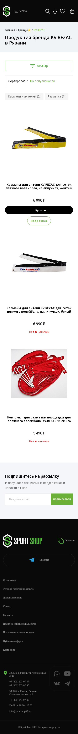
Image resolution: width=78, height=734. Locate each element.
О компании (9, 580)
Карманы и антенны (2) (24, 96)
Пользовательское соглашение (18, 632)
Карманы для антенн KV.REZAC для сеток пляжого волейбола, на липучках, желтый (39, 186)
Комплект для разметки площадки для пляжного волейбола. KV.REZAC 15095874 (39, 419)
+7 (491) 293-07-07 (19, 681)
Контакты (8, 615)
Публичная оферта (13, 641)
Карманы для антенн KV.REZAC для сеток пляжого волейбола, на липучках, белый (39, 309)
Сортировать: (18, 81)
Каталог (70, 540)
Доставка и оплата (12, 597)
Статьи (6, 606)
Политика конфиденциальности (19, 623)
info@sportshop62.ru (20, 711)
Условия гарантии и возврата (18, 588)
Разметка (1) (57, 96)
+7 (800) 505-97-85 (19, 685)
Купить (40, 210)
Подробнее (39, 221)
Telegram (44, 559)
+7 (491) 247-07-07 (19, 699)
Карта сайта (9, 649)
